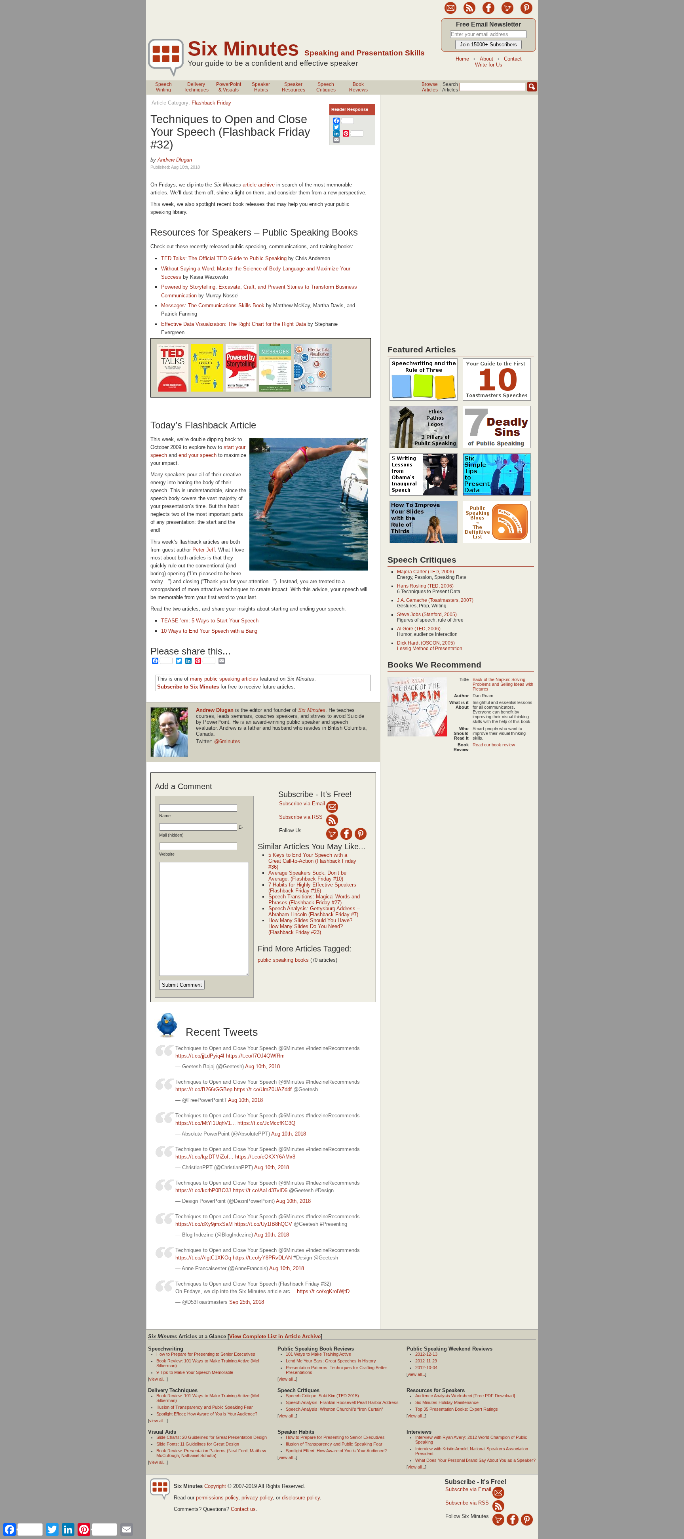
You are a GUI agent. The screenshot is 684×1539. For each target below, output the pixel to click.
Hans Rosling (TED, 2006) (425, 586)
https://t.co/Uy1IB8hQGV (263, 1224)
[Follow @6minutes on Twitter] (507, 12)
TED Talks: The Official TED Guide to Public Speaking (224, 258)
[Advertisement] (290, 18)
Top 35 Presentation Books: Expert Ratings (456, 1409)
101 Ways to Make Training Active (318, 1354)
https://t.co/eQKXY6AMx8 (265, 1157)
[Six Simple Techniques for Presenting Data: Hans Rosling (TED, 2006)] (497, 496)
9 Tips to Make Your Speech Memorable (194, 1372)
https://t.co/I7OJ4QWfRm (255, 1056)
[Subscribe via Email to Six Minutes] (450, 12)
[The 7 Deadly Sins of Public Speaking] (497, 448)
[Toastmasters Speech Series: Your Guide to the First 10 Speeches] (497, 401)
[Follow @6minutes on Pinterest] (526, 12)
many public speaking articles (224, 679)
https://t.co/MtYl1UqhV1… (205, 1123)
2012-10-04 (426, 1367)
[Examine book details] (172, 390)
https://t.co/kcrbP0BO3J (203, 1190)
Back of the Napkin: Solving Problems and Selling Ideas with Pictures (503, 684)
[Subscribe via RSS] (332, 820)
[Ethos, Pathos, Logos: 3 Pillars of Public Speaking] (424, 448)
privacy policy (257, 1498)
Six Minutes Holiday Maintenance (447, 1402)
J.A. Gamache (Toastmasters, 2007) (435, 600)
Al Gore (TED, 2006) (419, 629)
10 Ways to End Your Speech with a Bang (209, 631)
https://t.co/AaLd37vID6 (260, 1190)
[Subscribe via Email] (332, 807)
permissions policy (217, 1498)
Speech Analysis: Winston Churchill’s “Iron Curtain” (334, 1409)
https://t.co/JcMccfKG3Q (266, 1123)
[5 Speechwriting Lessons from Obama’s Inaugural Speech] (424, 496)
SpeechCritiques (326, 87)
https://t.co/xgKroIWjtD (323, 1291)
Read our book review (494, 744)
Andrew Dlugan (175, 160)
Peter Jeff (203, 550)
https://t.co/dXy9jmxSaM (204, 1224)
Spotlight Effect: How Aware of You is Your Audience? (206, 1414)
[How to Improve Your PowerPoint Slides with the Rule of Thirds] (424, 543)
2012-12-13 (426, 1354)
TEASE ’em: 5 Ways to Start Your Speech (209, 621)
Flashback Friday (211, 103)
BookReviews (358, 87)
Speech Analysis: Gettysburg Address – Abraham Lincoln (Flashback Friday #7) (314, 911)
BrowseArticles (430, 87)
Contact (513, 59)
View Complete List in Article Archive (275, 1336)
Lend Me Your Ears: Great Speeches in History (331, 1360)
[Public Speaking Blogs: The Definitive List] (497, 543)
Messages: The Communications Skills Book (212, 305)
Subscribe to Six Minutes (188, 687)
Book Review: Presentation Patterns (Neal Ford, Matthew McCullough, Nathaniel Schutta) (211, 1453)
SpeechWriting (163, 87)
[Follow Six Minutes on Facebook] (488, 12)
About (486, 59)
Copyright (215, 1486)
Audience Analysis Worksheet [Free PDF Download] (465, 1395)
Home (462, 59)
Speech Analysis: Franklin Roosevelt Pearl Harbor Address (342, 1402)
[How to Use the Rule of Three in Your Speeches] (424, 401)
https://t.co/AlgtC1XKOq (203, 1258)
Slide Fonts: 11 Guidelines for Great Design (197, 1444)
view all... (158, 1379)
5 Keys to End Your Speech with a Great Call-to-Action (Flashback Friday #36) (312, 861)
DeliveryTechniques (196, 87)
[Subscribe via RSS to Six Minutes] (469, 12)
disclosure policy (301, 1498)
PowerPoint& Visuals (228, 87)
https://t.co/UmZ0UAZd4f (263, 1089)
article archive (259, 185)
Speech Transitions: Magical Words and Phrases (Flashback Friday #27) (314, 900)
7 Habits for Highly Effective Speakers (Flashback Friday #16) (312, 888)
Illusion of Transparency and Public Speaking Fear (204, 1407)
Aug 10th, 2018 (262, 1066)
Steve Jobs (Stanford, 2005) (427, 614)
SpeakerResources (293, 87)
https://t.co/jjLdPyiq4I (199, 1056)
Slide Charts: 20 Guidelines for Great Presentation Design (211, 1437)
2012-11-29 (426, 1360)
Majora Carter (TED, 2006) (425, 572)
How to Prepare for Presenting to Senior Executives (205, 1354)
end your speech (198, 455)
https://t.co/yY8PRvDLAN (262, 1258)
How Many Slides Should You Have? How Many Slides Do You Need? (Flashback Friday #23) (310, 926)
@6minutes (227, 741)
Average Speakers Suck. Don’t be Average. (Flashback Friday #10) (307, 876)
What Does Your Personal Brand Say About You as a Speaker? (475, 1460)
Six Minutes (243, 48)
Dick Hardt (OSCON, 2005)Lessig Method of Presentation (429, 645)
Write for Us (488, 65)
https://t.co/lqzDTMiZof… (204, 1157)
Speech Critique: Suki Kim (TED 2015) (322, 1395)
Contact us (243, 1509)
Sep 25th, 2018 (246, 1302)
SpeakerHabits (261, 87)
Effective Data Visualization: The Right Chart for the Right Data (233, 324)
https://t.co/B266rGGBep (203, 1089)
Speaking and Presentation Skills (364, 53)
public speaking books (283, 960)
